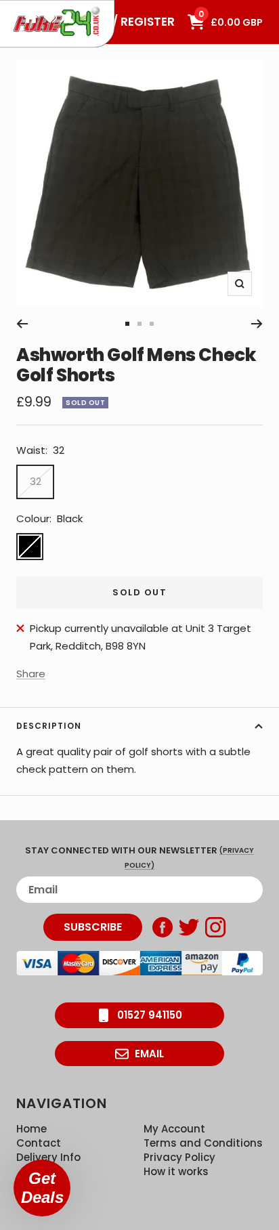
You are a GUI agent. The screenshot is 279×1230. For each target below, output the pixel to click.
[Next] (257, 323)
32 (35, 481)
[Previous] (22, 323)
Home (31, 1129)
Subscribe (93, 927)
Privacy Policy (179, 1157)
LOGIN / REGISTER (124, 22)
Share (30, 673)
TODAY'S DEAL (50, 17)
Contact (38, 1143)
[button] (42, 1188)
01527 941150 (149, 1015)
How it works (176, 1171)
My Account (174, 1129)
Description (48, 725)
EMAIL (149, 1053)
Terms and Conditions (203, 1143)
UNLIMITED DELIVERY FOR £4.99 (69, 17)
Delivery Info (48, 1157)
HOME (30, 17)
